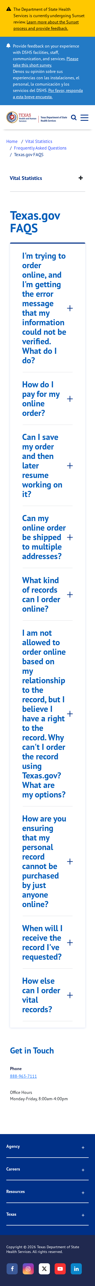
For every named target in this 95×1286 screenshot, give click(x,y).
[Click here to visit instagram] (28, 1268)
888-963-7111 (23, 1076)
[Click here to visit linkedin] (76, 1268)
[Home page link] (36, 117)
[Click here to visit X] (44, 1268)
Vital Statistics (38, 141)
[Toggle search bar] (72, 117)
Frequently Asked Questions (40, 148)
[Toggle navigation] (83, 117)
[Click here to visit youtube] (60, 1268)
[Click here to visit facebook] (12, 1268)
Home (12, 141)
